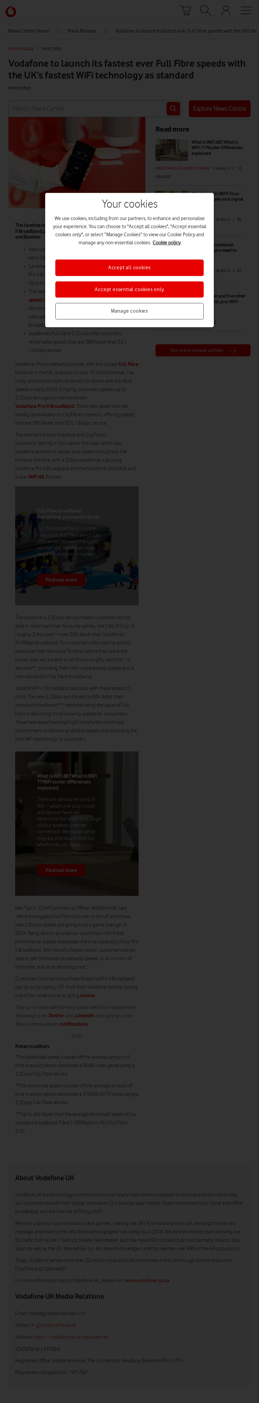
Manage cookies (129, 311)
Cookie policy (167, 243)
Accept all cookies (129, 268)
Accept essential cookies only (129, 289)
